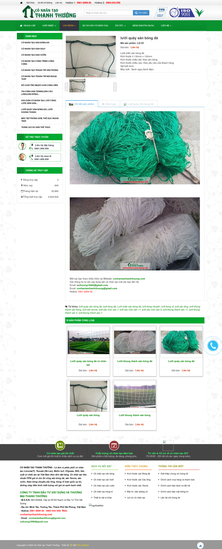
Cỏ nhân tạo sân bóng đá (35, 42)
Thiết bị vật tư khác (103, 497)
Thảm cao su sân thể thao (35, 127)
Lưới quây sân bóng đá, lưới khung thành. (36, 110)
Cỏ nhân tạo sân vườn (33, 54)
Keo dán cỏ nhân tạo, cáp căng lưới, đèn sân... (38, 102)
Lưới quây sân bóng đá (181, 361)
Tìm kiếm (142, 12)
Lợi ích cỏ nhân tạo (136, 497)
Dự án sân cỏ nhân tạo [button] (95, 25)
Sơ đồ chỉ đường (45, 2)
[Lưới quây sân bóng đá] (181, 342)
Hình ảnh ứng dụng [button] (143, 25)
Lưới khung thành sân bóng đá (134, 361)
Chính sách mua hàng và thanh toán (178, 479)
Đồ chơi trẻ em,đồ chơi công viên (39, 85)
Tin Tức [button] (119, 25)
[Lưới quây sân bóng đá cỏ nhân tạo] (88, 342)
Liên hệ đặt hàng (44, 145)
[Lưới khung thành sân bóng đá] (135, 342)
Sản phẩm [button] (68, 25)
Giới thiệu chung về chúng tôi (174, 473)
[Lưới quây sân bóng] (88, 396)
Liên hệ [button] (165, 25)
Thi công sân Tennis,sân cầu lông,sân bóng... (37, 92)
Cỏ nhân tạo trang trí (103, 491)
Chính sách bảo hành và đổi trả (175, 485)
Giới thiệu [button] (48, 25)
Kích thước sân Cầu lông (138, 479)
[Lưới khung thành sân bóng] (135, 396)
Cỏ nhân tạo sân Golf (33, 48)
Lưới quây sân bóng (88, 415)
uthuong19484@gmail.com (93, 285)
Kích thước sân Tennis (137, 485)
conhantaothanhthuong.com (129, 278)
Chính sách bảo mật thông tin (174, 491)
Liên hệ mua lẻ (43, 156)
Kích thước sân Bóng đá (138, 473)
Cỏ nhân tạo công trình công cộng (37, 62)
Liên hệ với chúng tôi (170, 497)
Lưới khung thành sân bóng (134, 415)
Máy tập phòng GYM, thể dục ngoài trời (40, 119)
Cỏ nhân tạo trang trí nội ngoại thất (39, 77)
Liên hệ (58, 2)
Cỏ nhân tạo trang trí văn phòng (39, 70)
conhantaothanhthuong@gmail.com (97, 288)
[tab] (81, 104)
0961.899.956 (41, 148)
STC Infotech (83, 545)
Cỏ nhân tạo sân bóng (104, 473)
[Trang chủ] (21, 2)
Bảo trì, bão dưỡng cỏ (137, 491)
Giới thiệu (30, 2)
